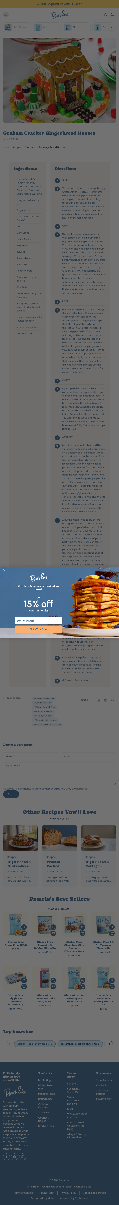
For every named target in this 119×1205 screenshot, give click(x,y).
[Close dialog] (3, 569)
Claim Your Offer (38, 629)
